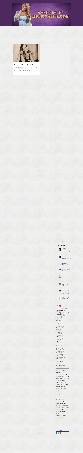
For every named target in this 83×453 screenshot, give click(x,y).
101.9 (57, 370)
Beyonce (57, 378)
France (66, 384)
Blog (68, 378)
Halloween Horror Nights (60, 392)
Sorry (60, 409)
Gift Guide (58, 386)
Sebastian (63, 407)
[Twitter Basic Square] (58, 433)
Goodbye (57, 390)
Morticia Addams (63, 403)
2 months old (61, 370)
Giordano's (62, 386)
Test (56, 411)
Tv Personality (58, 415)
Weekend (58, 417)
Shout (57, 409)
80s (56, 376)
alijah (62, 419)
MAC (63, 399)
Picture (60, 405)
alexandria (58, 419)
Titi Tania (63, 411)
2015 (65, 370)
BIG (65, 376)
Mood (67, 401)
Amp (63, 376)
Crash (65, 382)
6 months (66, 374)
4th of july (57, 374)
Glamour (64, 388)
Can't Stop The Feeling (60, 380)
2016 (68, 370)
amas (65, 419)
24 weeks (63, 372)
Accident (59, 376)
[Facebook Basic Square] (56, 433)
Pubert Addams (65, 405)
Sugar (62, 409)
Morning (57, 403)
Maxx (64, 401)
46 (66, 372)
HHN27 (61, 390)
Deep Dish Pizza (59, 384)
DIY (67, 382)
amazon (57, 421)
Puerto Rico (58, 407)
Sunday (66, 409)
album (64, 417)
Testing (59, 411)
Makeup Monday (59, 401)
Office (57, 405)
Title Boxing (58, 413)
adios (61, 417)
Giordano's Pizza (59, 388)
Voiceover (64, 415)
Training (62, 413)
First (63, 384)
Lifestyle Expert (59, 399)
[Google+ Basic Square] (60, 433)
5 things (61, 374)
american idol (62, 421)
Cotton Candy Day (59, 382)
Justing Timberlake (59, 397)
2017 (57, 372)
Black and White (63, 378)
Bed (68, 376)
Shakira (67, 407)
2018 (59, 372)
